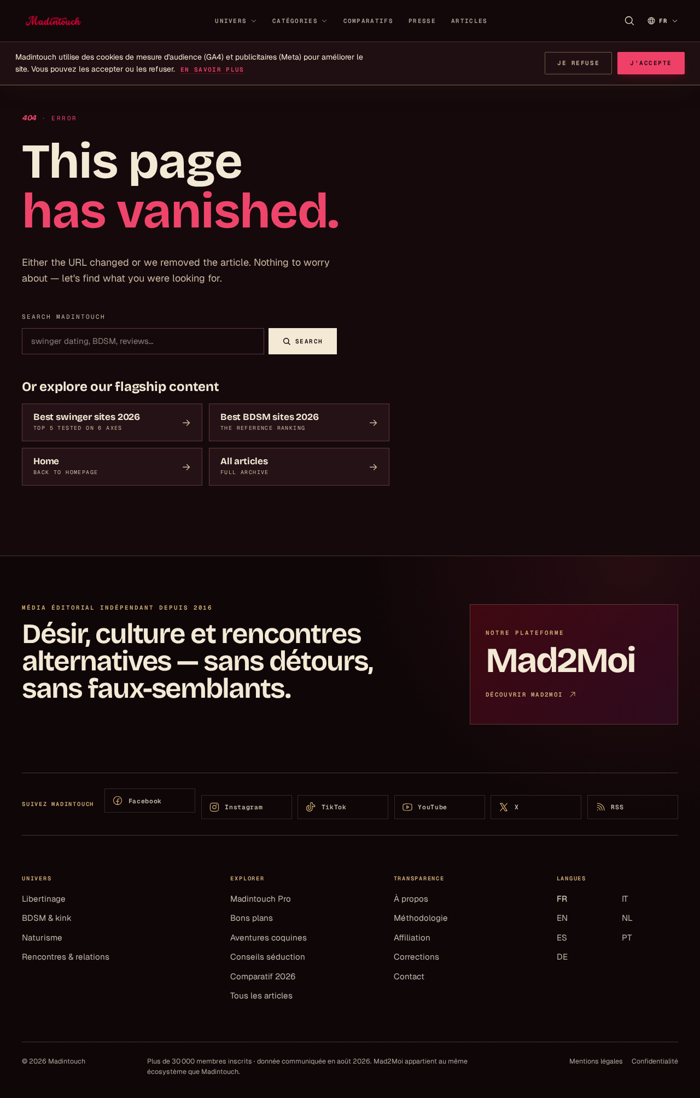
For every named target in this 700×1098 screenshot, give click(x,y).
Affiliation (412, 937)
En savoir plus (212, 69)
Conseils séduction (267, 956)
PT (627, 937)
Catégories (295, 21)
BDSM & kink (47, 918)
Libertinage (44, 898)
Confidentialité (655, 1061)
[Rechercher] (629, 20)
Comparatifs (368, 21)
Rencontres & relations (65, 956)
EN (562, 918)
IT (625, 898)
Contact (409, 976)
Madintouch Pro (260, 898)
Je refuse (578, 63)
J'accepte (651, 63)
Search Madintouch (64, 316)
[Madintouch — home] (53, 20)
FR (562, 898)
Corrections (416, 956)
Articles (469, 21)
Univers (231, 21)
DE (562, 956)
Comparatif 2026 (262, 976)
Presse (422, 21)
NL (627, 918)
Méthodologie (421, 918)
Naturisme (42, 937)
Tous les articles (261, 995)
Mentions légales (596, 1061)
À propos (411, 898)
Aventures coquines (268, 937)
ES (562, 937)
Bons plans (251, 918)
